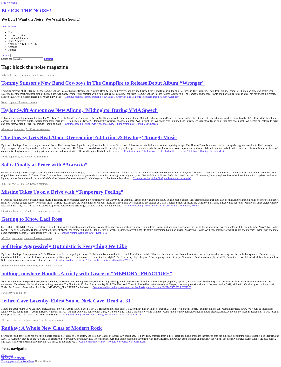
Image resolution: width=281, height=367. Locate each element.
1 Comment (56, 265)
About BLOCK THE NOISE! (23, 43)
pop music (14, 102)
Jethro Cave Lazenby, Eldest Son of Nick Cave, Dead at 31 (66, 301)
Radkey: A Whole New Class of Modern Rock (51, 328)
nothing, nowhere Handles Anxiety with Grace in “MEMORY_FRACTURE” (86, 273)
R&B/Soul (25, 211)
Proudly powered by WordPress (17, 361)
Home (11, 32)
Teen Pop (37, 211)
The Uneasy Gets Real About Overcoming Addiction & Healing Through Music (89, 137)
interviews (19, 129)
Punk (28, 320)
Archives (12, 46)
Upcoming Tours (28, 75)
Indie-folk (6, 75)
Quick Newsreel (16, 41)
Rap (41, 265)
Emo (16, 265)
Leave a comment (46, 75)
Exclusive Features (17, 35)
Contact (12, 49)
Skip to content (9, 2)
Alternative (7, 129)
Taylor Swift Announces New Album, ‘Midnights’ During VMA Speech (79, 110)
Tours (47, 265)
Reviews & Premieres (19, 38)
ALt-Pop (5, 238)
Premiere (25, 156)
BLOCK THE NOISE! (26, 10)
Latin (16, 211)
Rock (15, 75)
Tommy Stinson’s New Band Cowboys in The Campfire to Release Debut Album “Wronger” (103, 83)
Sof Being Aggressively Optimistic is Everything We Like (64, 246)
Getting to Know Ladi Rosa (31, 219)
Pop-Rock (25, 183)
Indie (4, 183)
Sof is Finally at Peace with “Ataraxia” (44, 165)
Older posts (7, 355)
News (4, 102)
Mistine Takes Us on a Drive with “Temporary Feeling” (62, 192)
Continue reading (122, 96)
